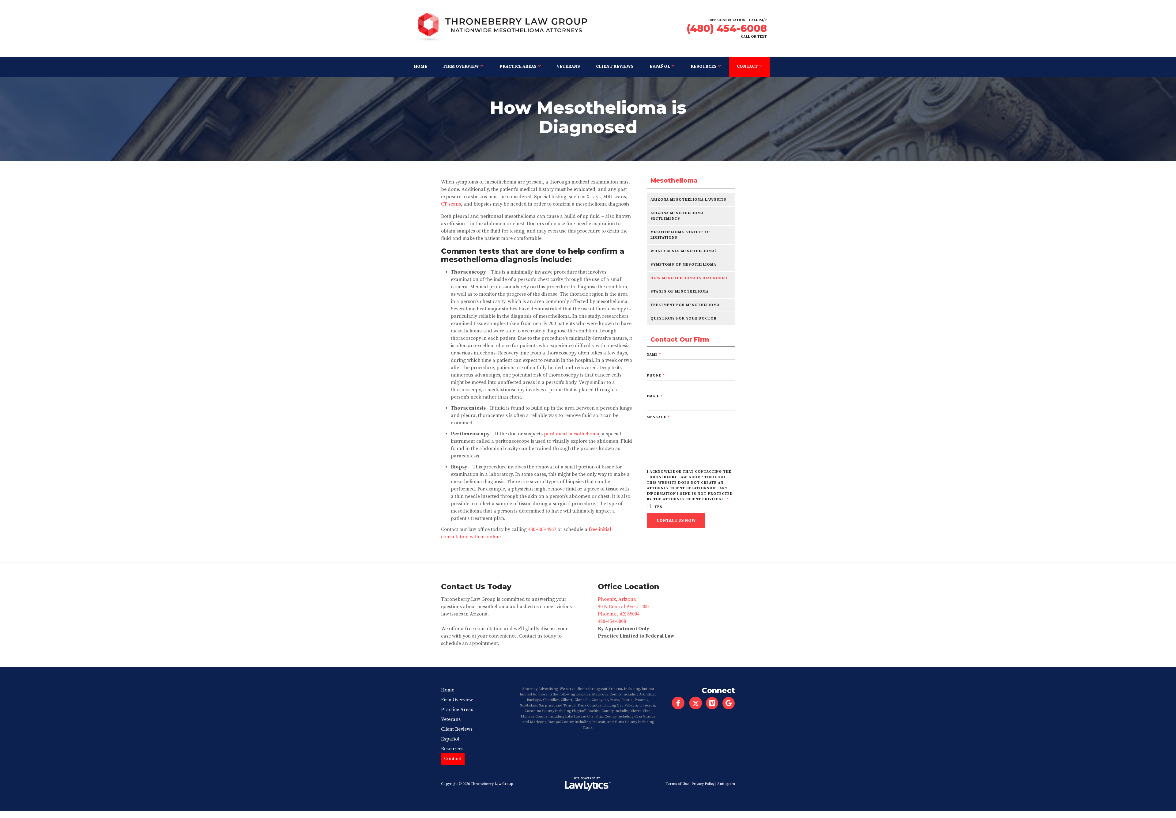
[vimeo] (714, 703)
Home (420, 66)
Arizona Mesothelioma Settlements (677, 216)
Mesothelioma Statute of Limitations (680, 235)
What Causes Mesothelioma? (683, 251)
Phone (656, 375)
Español (660, 66)
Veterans (568, 66)
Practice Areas (518, 66)
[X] (696, 703)
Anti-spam (726, 784)
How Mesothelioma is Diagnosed (688, 278)
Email (655, 396)
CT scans (451, 204)
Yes (657, 507)
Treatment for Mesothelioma (685, 305)
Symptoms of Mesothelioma (683, 264)
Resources (704, 66)
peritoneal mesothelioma (571, 434)
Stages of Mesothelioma (679, 291)
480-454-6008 (612, 621)
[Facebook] (678, 703)
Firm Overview (461, 66)
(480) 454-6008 (727, 28)
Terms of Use (677, 784)
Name (654, 354)
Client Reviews (615, 66)
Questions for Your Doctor (683, 318)
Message (658, 417)
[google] (730, 703)
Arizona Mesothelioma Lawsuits (688, 199)
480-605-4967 (542, 529)
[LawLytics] (588, 784)
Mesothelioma (674, 180)
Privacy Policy (703, 784)
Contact (747, 66)
